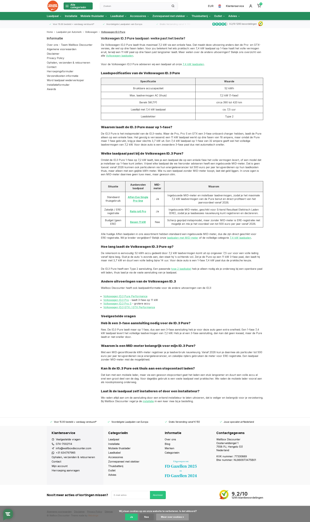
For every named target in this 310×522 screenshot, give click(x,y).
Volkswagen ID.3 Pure (113, 32)
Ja (131, 517)
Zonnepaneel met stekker (168, 16)
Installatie (71, 16)
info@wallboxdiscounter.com (73, 448)
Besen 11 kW (138, 222)
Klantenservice (235, 6)
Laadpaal (53, 16)
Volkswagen (91, 32)
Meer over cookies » (172, 517)
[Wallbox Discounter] (53, 6)
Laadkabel (117, 16)
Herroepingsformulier (60, 71)
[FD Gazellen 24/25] (188, 469)
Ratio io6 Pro (138, 211)
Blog (167, 444)
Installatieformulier (58, 84)
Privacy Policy (55, 58)
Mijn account (59, 466)
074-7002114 (64, 444)
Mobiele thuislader (92, 16)
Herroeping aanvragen (66, 470)
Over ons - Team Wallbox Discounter (70, 44)
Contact (51, 67)
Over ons (170, 439)
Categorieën (172, 452)
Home (50, 32)
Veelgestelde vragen (68, 439)
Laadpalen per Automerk (69, 32)
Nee (146, 517)
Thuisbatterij (199, 16)
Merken (169, 448)
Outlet (218, 16)
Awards (51, 89)
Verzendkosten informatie (62, 75)
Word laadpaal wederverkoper (65, 80)
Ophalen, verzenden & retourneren (68, 62)
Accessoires (138, 16)
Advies (232, 16)
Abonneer (158, 495)
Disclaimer (53, 53)
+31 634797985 (65, 452)
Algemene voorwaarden (61, 49)
